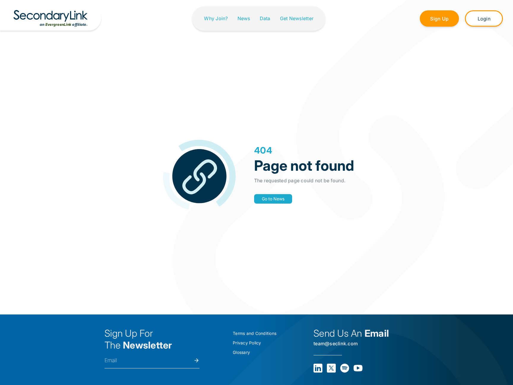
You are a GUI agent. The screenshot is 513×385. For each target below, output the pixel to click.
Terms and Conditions (254, 333)
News (244, 18)
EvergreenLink (58, 24)
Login (484, 19)
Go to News (273, 198)
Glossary (241, 352)
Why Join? (216, 18)
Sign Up (439, 19)
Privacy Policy (247, 342)
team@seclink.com (336, 343)
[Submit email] (197, 360)
